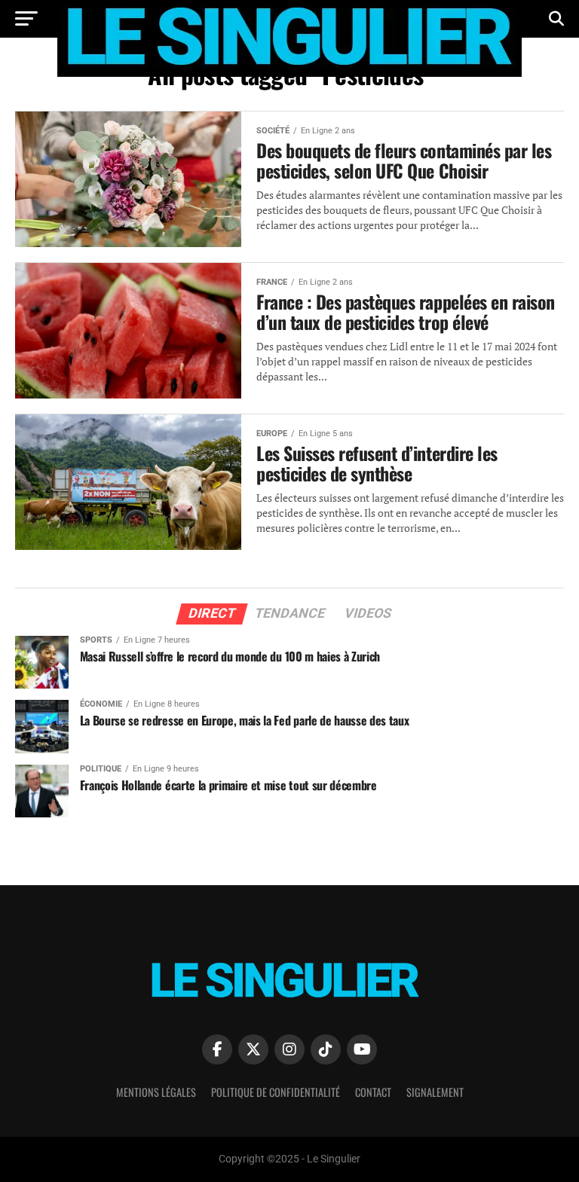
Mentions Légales (156, 1092)
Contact (373, 1092)
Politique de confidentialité (275, 1092)
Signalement (435, 1092)
